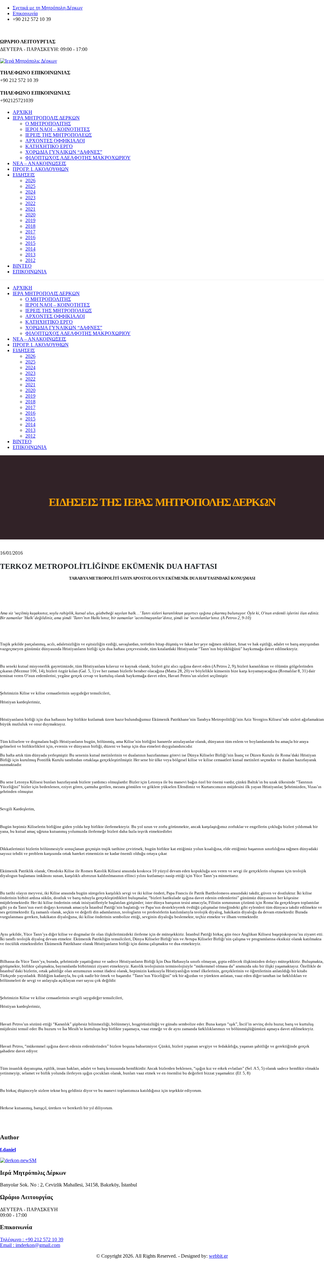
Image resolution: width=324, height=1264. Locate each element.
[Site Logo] (28, 61)
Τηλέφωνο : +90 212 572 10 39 (31, 1239)
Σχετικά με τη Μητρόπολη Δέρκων (48, 7)
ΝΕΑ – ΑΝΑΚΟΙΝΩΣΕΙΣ (39, 163)
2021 (30, 209)
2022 (30, 203)
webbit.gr (218, 1256)
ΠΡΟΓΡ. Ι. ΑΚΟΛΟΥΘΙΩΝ (41, 169)
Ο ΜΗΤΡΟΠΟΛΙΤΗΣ (48, 123)
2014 (30, 249)
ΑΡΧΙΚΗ (22, 112)
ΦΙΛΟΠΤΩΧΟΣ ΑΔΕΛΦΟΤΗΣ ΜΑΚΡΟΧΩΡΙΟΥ (78, 157)
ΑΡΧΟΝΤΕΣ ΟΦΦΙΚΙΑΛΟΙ (55, 140)
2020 (30, 214)
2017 (30, 231)
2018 (30, 226)
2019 (30, 220)
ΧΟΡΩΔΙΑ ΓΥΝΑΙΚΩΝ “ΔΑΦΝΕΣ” (63, 152)
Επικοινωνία (25, 13)
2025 (30, 186)
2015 (30, 243)
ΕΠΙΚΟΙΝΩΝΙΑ (30, 271)
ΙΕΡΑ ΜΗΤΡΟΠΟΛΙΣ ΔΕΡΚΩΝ (46, 118)
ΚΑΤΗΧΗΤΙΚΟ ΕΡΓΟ (49, 146)
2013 (30, 254)
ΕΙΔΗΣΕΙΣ (24, 174)
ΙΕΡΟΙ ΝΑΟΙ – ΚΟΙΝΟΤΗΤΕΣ (57, 129)
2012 (30, 260)
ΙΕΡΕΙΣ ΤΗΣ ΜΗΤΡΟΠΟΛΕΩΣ (58, 135)
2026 (30, 180)
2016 (30, 237)
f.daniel (8, 1149)
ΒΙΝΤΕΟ (22, 266)
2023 (30, 197)
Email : (8, 1245)
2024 (30, 192)
